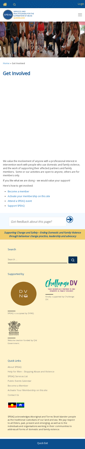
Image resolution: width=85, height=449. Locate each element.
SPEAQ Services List (18, 376)
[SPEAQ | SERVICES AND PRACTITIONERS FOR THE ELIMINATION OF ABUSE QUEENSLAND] (18, 14)
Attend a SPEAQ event (20, 201)
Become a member (18, 191)
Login (81, 4)
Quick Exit (42, 443)
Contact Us (13, 394)
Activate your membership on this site (29, 196)
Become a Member (18, 385)
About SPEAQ (15, 366)
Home (6, 63)
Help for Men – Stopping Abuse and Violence (31, 371)
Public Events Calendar (19, 380)
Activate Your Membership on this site (27, 390)
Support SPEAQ (16, 205)
